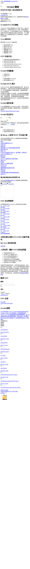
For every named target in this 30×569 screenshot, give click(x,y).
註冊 (4, 447)
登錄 (2, 447)
